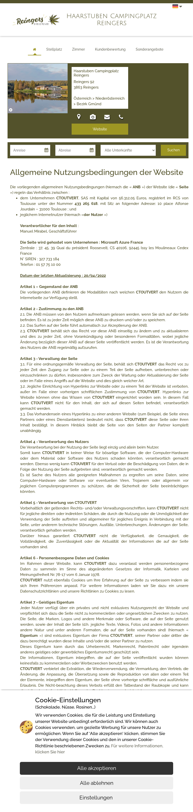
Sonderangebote (149, 49)
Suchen (173, 150)
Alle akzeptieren (96, 768)
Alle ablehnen (96, 783)
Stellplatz (54, 49)
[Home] (34, 49)
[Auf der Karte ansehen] (79, 117)
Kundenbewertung (110, 49)
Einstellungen (96, 797)
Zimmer (78, 49)
